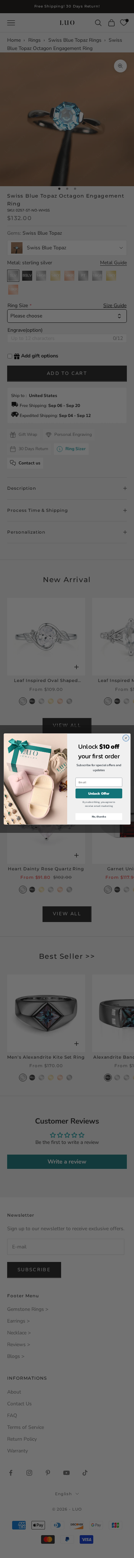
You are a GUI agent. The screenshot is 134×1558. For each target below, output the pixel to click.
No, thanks (98, 816)
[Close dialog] (126, 738)
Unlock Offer (98, 793)
